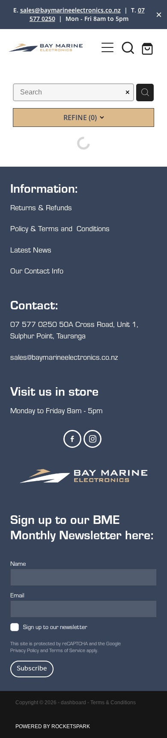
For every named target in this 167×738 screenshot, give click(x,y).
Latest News (30, 250)
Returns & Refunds (42, 207)
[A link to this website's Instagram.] (92, 439)
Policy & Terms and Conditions (60, 228)
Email (17, 595)
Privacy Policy (24, 650)
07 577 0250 (33, 324)
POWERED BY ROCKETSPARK (52, 726)
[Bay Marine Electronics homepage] (53, 48)
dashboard (73, 703)
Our (17, 271)
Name (18, 563)
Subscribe (32, 668)
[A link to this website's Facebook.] (72, 439)
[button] (128, 47)
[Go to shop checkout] (148, 47)
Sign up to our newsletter (55, 627)
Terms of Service (67, 650)
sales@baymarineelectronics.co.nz (70, 10)
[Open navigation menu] (107, 47)
